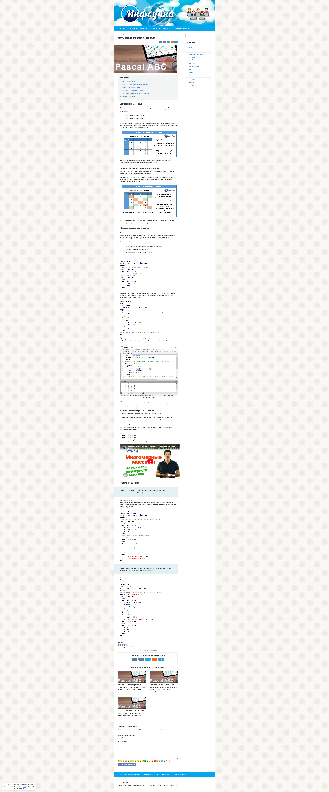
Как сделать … (144, 29)
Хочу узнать (191, 79)
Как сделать (192, 63)
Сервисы (166, 29)
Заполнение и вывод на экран (134, 90)
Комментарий (122, 741)
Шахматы (191, 82)
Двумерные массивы (129, 82)
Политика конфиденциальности (130, 774)
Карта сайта (147, 774)
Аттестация (156, 29)
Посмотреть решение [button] (127, 500)
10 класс (191, 59)
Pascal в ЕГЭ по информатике (129, 685)
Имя (119, 729)
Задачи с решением (128, 96)
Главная (122, 29)
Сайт (160, 729)
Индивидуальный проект (181, 29)
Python (190, 48)
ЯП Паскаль (126, 42)
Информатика (132, 29)
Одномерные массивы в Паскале (131, 711)
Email (140, 729)
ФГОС (189, 76)
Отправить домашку (179, 774)
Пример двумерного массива (131, 88)
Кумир (190, 69)
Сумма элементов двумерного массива (137, 93)
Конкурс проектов (193, 66)
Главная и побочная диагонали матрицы (135, 85)
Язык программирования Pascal (162, 685)
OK (25, 788)
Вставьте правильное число (127, 736)
